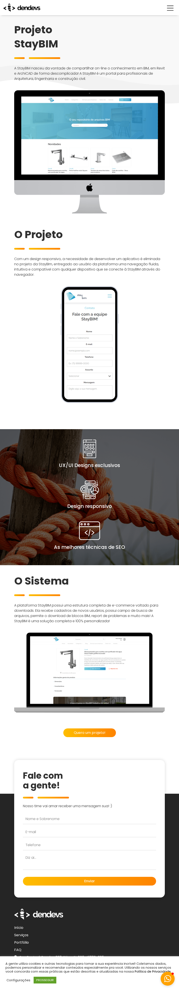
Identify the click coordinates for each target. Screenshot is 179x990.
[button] (168, 979)
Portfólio (21, 942)
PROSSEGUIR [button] (45, 980)
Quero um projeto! (89, 732)
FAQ (17, 949)
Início (18, 927)
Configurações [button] (18, 980)
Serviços (21, 935)
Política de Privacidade (153, 971)
